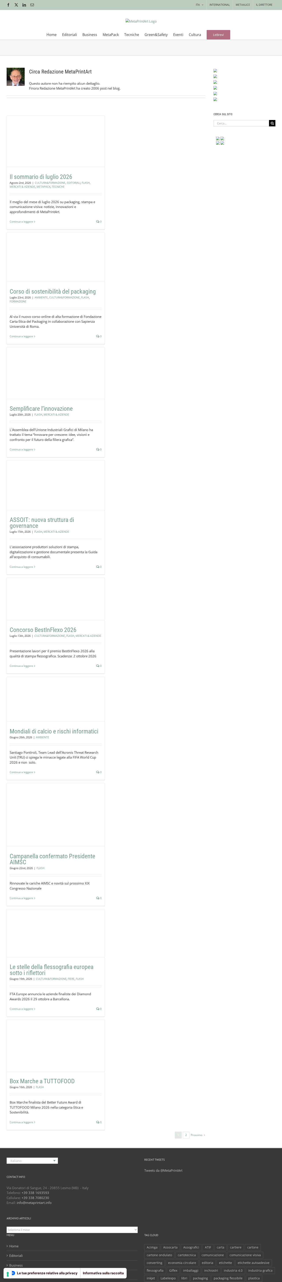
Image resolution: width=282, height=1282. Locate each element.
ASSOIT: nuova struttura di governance (50, 479)
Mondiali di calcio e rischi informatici (50, 692)
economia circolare (182, 1263)
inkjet (151, 1278)
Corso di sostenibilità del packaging (50, 250)
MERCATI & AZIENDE (83, 148)
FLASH (65, 148)
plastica (254, 1278)
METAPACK (49, 152)
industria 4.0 (233, 1271)
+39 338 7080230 (35, 1198)
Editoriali (16, 1255)
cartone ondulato (159, 1255)
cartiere (235, 1247)
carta (220, 1247)
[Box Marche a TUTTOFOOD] (55, 1045)
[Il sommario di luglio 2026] (55, 141)
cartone (252, 1247)
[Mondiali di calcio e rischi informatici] (55, 699)
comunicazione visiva (245, 1255)
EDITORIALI (53, 148)
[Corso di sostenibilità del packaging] (55, 257)
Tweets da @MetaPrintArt (163, 1170)
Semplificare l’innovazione (50, 366)
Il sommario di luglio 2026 (50, 133)
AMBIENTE (26, 266)
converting (154, 1263)
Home (14, 1246)
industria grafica (260, 1271)
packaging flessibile (228, 1278)
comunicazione (213, 1255)
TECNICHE (63, 152)
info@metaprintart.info (34, 1202)
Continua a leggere (21, 221)
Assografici (191, 1247)
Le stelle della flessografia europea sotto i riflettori (50, 923)
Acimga (152, 1247)
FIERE (67, 945)
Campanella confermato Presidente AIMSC (50, 808)
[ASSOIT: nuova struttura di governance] (55, 485)
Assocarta (170, 1247)
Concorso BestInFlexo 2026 (50, 592)
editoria (207, 1263)
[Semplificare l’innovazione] (55, 373)
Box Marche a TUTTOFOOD (50, 1039)
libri (184, 1278)
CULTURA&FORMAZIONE (30, 148)
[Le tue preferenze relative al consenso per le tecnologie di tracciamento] (8, 1274)
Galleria (61, 133)
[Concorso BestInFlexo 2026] (55, 599)
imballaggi (191, 1271)
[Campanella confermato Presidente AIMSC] (55, 814)
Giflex (173, 1271)
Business (16, 1265)
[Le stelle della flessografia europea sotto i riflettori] (55, 933)
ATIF (208, 1247)
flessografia (155, 1271)
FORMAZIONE (83, 266)
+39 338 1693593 (35, 1192)
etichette (225, 1263)
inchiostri (211, 1271)
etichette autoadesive (253, 1263)
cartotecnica (187, 1255)
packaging (200, 1278)
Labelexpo (168, 1278)
